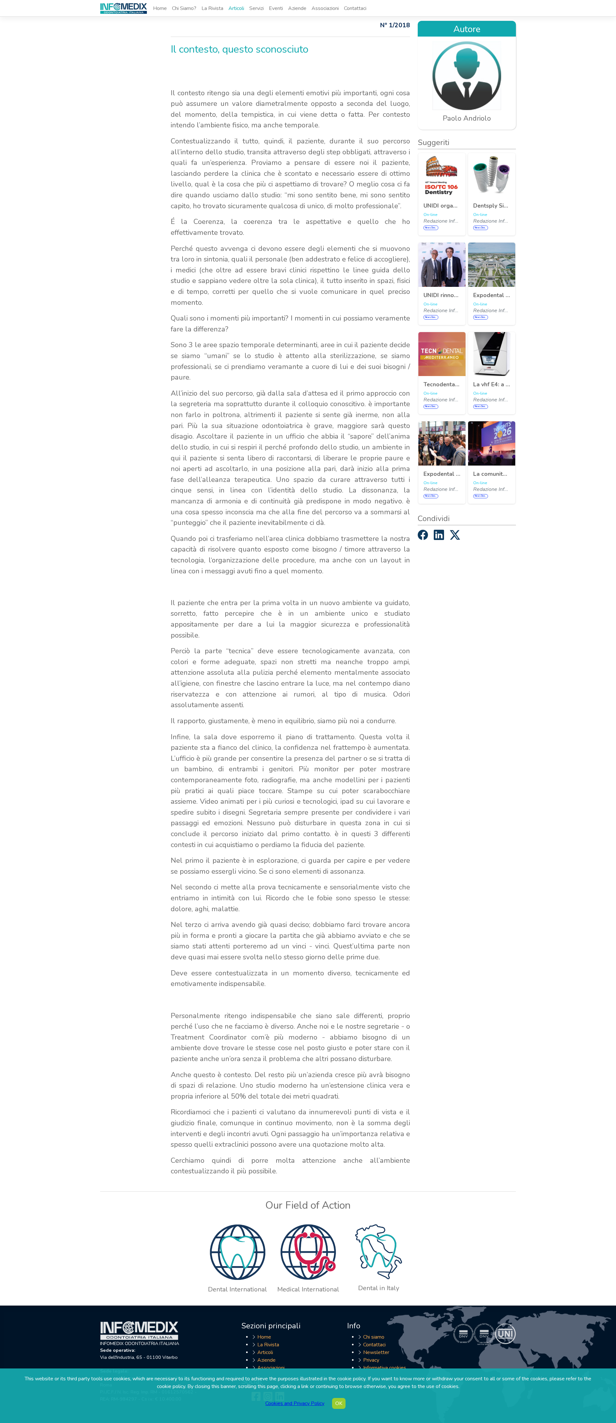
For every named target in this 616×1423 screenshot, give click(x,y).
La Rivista (212, 8)
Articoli (236, 8)
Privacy (371, 1360)
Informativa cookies (384, 1367)
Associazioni (325, 8)
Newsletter (376, 1352)
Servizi (256, 8)
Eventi (276, 8)
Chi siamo (373, 1337)
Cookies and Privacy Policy (294, 1403)
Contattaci (355, 8)
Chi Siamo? (184, 8)
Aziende (297, 8)
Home (160, 8)
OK (338, 1403)
